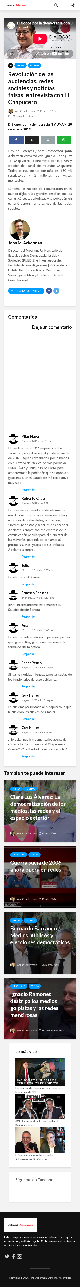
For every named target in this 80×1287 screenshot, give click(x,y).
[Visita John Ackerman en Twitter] (6, 1257)
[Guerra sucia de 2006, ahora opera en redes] (40, 877)
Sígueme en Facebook (35, 1179)
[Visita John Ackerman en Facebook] (13, 1257)
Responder (28, 489)
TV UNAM (34, 65)
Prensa (20, 65)
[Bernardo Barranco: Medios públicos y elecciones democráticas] (40, 942)
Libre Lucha (19, 986)
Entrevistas (19, 854)
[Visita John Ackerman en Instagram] (20, 1257)
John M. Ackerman (24, 111)
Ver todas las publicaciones (26, 291)
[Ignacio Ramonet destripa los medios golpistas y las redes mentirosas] (40, 1008)
